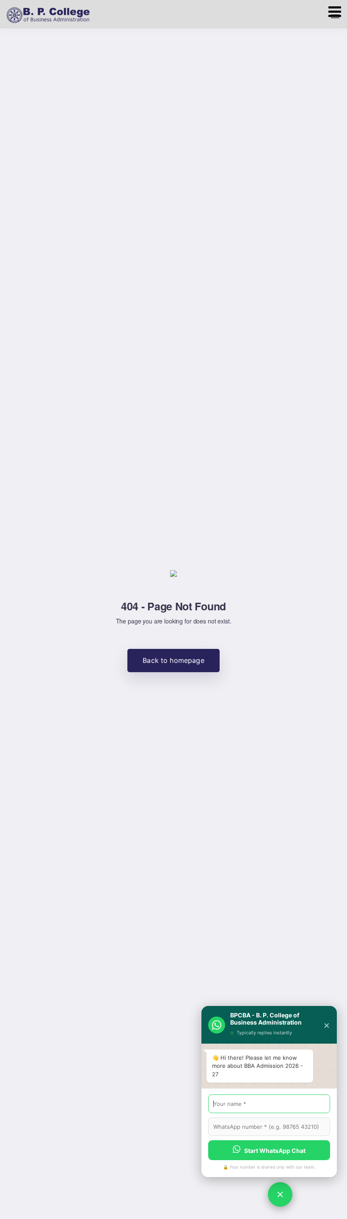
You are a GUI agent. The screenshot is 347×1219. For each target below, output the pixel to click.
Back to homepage (173, 660)
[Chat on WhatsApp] (280, 1194)
